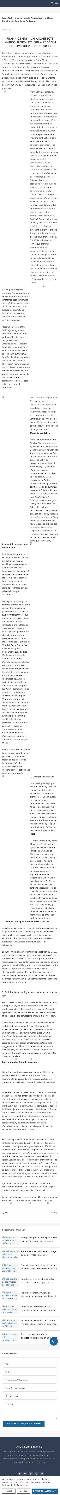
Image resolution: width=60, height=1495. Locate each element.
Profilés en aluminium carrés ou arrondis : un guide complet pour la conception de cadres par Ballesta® (38, 1308)
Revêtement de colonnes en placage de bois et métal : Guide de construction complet (38, 1253)
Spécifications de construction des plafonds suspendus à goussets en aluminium (37, 1281)
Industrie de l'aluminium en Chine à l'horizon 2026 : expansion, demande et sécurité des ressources (38, 1322)
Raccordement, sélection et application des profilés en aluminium (39, 1336)
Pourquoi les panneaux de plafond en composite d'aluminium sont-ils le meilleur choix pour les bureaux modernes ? (39, 1239)
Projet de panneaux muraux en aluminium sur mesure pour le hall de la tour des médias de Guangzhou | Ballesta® (39, 1295)
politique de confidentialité (14, 1485)
